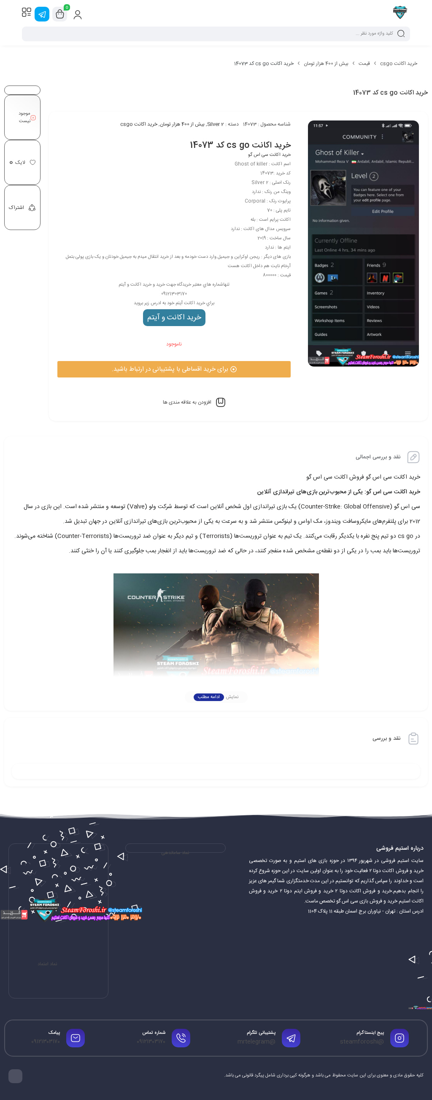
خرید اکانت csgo (398, 63)
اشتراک (16, 207)
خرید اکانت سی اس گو (269, 155)
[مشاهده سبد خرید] (60, 14)
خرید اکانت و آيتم (174, 317)
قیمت (364, 63)
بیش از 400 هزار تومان (326, 63)
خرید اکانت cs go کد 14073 (240, 146)
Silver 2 (215, 124)
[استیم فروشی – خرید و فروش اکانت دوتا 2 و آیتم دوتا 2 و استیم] (400, 14)
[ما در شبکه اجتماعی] (42, 14)
